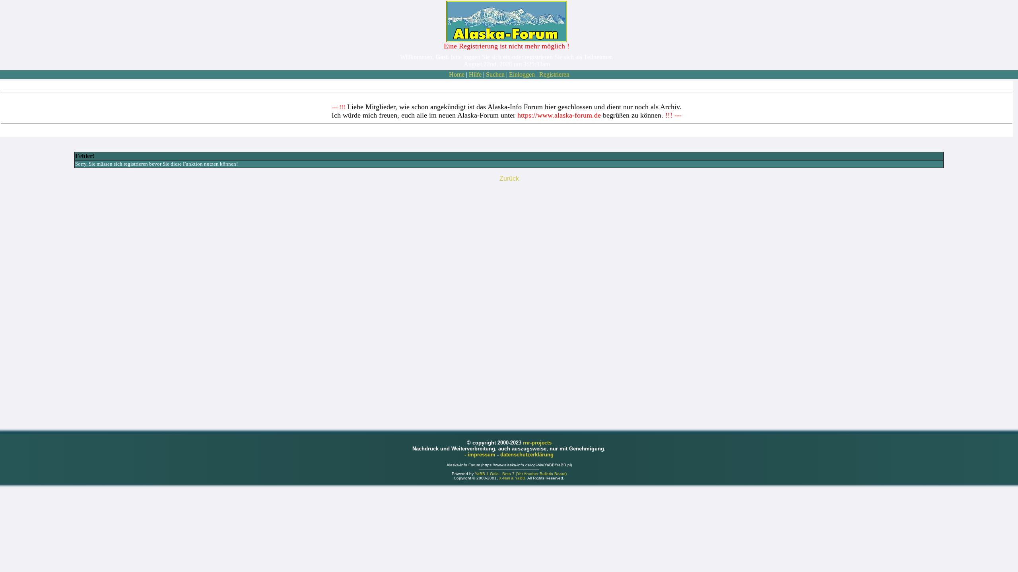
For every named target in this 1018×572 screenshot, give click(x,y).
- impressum (480, 455)
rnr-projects (537, 443)
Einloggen (522, 74)
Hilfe (475, 74)
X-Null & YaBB (512, 478)
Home (456, 74)
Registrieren (554, 74)
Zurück (509, 178)
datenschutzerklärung (527, 455)
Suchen (495, 74)
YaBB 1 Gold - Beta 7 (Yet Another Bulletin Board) (521, 474)
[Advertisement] (509, 302)
